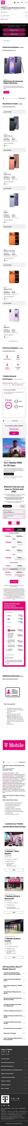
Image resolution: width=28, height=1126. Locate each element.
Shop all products (14, 341)
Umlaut (15, 383)
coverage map (19, 385)
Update (14, 433)
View (14, 870)
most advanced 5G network (11, 779)
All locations (7, 40)
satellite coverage (9, 780)
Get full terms (14, 72)
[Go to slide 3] (19, 98)
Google (13, 786)
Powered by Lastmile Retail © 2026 (14, 1123)
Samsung (5, 786)
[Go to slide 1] (5, 98)
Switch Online (14, 34)
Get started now (9, 474)
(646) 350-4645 (11, 861)
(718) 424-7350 (10, 905)
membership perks (8, 774)
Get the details (14, 67)
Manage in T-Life (14, 30)
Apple (23, 785)
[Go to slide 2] (12, 98)
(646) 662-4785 (10, 948)
